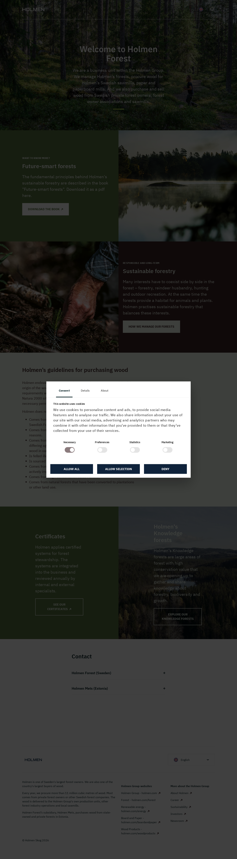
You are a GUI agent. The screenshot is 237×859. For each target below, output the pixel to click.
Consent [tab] (64, 390)
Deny (165, 469)
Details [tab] (85, 390)
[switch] (102, 450)
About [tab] (104, 390)
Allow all (72, 469)
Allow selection (118, 469)
